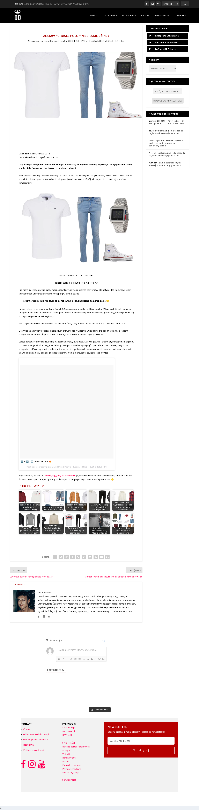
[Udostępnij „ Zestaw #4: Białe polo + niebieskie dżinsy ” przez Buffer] (90, 557)
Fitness (66, 761)
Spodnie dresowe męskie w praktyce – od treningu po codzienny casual (166, 143)
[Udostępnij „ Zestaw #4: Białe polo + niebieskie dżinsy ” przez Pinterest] (78, 557)
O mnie (26, 729)
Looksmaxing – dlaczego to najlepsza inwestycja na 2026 (166, 132)
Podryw (66, 750)
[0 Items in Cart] (185, 3)
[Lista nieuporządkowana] (80, 659)
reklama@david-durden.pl (36, 734)
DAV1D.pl (67, 734)
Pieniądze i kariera (71, 765)
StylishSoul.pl (68, 727)
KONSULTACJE (162, 15)
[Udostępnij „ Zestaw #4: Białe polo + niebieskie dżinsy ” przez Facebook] (55, 557)
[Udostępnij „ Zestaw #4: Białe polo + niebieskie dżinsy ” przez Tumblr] (72, 557)
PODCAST (145, 15)
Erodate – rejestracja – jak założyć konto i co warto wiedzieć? (166, 122)
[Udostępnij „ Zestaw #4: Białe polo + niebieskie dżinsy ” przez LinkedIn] (84, 557)
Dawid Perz (57, 467)
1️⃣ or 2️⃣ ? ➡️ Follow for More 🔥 (36, 461)
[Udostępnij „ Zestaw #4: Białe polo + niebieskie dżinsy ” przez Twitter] (61, 557)
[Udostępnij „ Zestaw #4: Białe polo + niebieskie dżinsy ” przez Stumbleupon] (96, 557)
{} (96, 659)
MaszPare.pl (68, 731)
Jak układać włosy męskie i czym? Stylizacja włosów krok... (56, 3)
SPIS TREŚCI (68, 742)
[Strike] (71, 659)
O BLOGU (110, 15)
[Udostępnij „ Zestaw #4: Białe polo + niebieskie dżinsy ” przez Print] (107, 557)
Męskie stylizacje (70, 772)
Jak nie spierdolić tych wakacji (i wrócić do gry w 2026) (165, 164)
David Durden (51, 40)
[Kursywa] (63, 659)
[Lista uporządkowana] (75, 659)
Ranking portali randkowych (76, 746)
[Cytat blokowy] (84, 659)
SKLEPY (180, 15)
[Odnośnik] (92, 659)
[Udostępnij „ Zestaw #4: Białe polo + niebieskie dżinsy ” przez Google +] (66, 557)
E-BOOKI (94, 15)
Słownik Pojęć (69, 779)
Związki (66, 754)
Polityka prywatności (33, 749)
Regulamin (28, 744)
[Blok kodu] (88, 659)
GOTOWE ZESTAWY (86, 40)
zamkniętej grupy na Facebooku (59, 475)
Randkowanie (69, 757)
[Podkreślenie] (67, 659)
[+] (99, 659)
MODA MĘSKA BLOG (107, 40)
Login (103, 640)
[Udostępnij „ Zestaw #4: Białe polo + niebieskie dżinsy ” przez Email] (101, 557)
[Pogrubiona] (59, 659)
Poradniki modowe (71, 768)
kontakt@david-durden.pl (35, 739)
